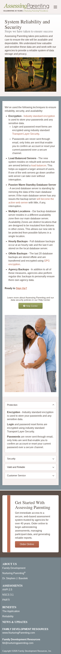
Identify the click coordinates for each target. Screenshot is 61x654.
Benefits (9, 607)
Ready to (16, 288)
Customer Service (16, 475)
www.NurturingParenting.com (18, 632)
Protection (12, 405)
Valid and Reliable (16, 467)
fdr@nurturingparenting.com (17, 643)
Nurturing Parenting (13, 573)
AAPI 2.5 (7, 589)
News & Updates (14, 622)
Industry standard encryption (39, 116)
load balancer (38, 165)
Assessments (12, 586)
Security (11, 458)
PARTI (6, 600)
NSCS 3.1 (8, 594)
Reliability (7, 616)
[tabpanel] (30, 430)
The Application (11, 611)
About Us (9, 564)
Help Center (31, 306)
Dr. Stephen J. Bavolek (15, 578)
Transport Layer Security (25, 133)
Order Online (27, 544)
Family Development (13, 568)
